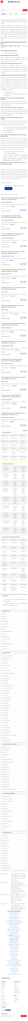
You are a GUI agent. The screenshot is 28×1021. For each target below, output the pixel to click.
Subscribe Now (14, 511)
